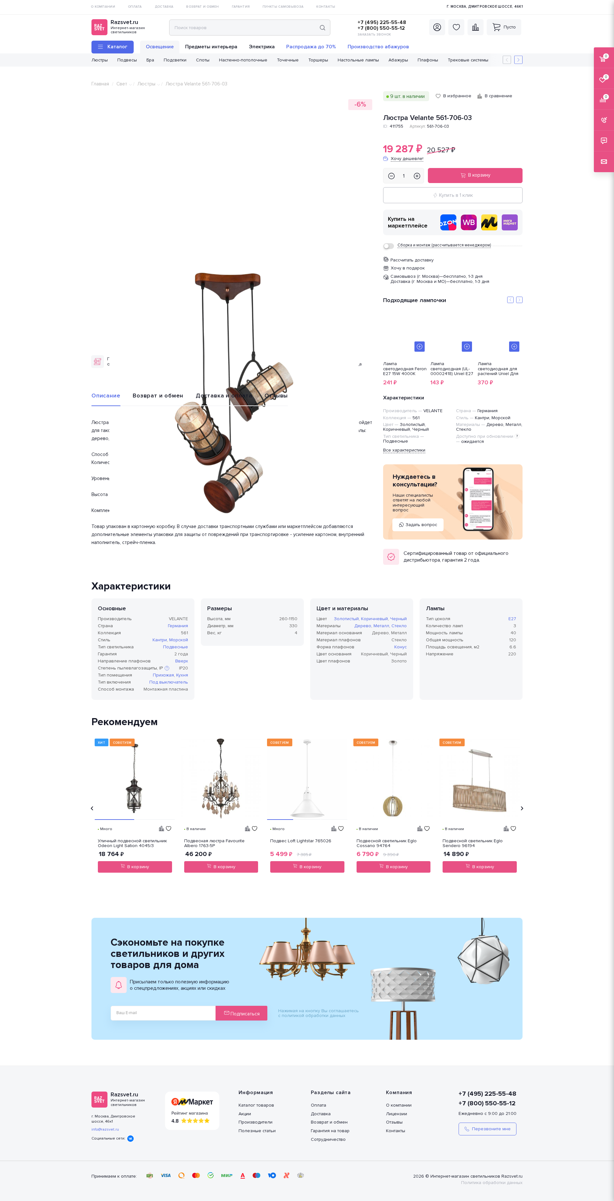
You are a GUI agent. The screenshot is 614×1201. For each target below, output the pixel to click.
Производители (255, 1122)
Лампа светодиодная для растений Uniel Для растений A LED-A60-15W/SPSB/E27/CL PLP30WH (500, 368)
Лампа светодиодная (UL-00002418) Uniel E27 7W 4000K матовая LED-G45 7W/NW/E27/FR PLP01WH (451, 368)
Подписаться (244, 1014)
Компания (399, 1092)
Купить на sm (510, 222)
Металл (381, 626)
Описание (105, 395)
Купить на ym (489, 222)
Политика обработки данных (492, 1182)
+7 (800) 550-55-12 (381, 28)
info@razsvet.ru (105, 1129)
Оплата (318, 1105)
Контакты (395, 1130)
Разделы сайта (331, 1092)
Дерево (362, 626)
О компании (399, 1105)
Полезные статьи (257, 1130)
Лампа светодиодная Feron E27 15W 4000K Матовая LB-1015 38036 (405, 368)
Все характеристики (404, 450)
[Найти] (322, 28)
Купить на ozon (448, 222)
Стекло (399, 626)
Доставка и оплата (224, 395)
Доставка (321, 1114)
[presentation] (92, 808)
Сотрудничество (328, 1139)
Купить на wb (469, 222)
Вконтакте (130, 1138)
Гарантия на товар (330, 1130)
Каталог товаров (256, 1105)
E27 (512, 618)
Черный (398, 618)
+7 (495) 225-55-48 (382, 22)
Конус (400, 647)
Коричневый (374, 618)
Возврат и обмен (158, 395)
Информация (256, 1092)
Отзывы (276, 395)
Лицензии (396, 1114)
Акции (245, 1114)
